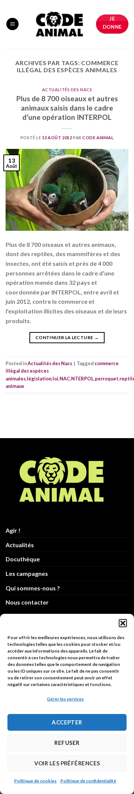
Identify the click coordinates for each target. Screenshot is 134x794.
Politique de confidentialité (88, 781)
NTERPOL (82, 379)
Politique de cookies (35, 781)
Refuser (66, 742)
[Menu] (12, 24)
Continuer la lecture (67, 337)
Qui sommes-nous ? (33, 587)
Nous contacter (27, 602)
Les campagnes (27, 573)
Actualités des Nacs (67, 89)
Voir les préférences (67, 763)
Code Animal (98, 137)
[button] (123, 623)
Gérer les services (65, 699)
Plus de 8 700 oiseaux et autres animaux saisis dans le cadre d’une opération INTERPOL (67, 107)
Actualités (20, 544)
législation (39, 379)
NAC (65, 379)
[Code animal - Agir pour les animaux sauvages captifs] (59, 24)
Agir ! (13, 530)
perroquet (106, 379)
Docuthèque (23, 558)
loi (55, 379)
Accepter (67, 722)
